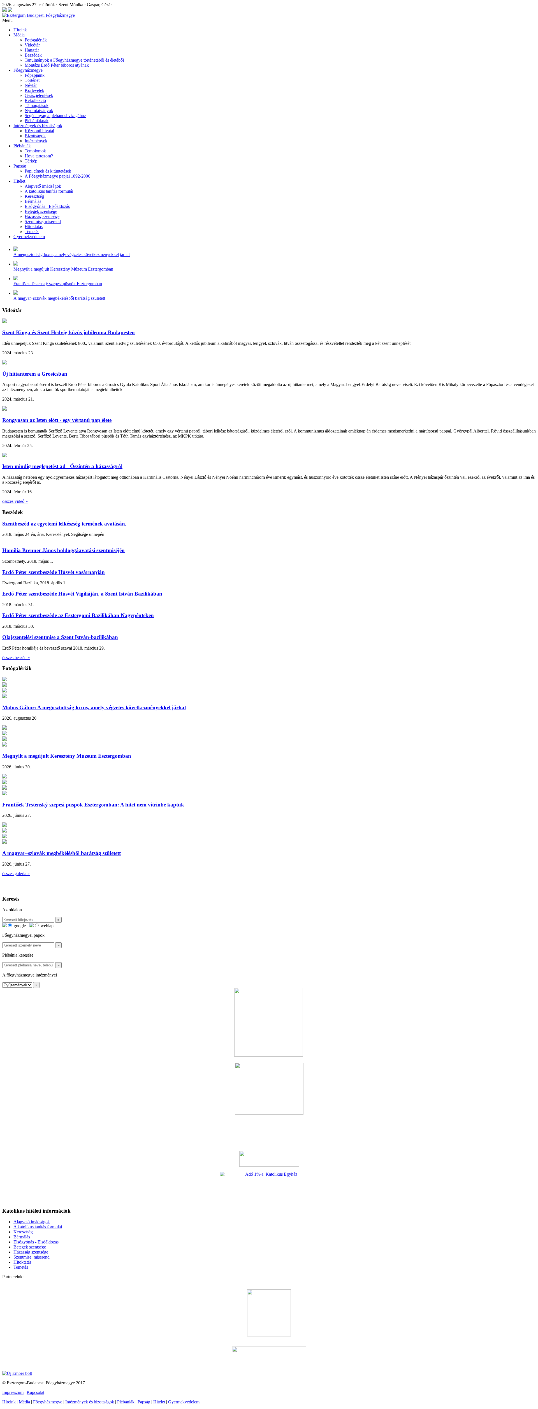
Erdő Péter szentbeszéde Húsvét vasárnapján (53, 572)
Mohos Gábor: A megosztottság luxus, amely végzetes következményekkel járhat (94, 707)
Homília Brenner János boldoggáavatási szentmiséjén (63, 550)
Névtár (31, 85)
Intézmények (36, 140)
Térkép (31, 161)
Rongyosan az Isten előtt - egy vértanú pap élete (57, 420)
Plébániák (22, 145)
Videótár (32, 45)
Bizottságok (35, 135)
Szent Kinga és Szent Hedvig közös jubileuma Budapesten (68, 332)
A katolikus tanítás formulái (49, 191)
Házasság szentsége (42, 216)
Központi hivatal (39, 130)
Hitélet (19, 181)
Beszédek (33, 55)
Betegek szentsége (41, 211)
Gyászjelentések (39, 95)
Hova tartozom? (39, 156)
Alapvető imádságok (43, 186)
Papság (19, 166)
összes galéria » (16, 873)
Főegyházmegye (28, 70)
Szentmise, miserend (43, 221)
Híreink (20, 29)
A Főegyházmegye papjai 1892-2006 (57, 176)
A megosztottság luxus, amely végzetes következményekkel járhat (71, 254)
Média (19, 34)
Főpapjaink (35, 75)
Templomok (35, 150)
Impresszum (13, 1392)
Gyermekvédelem (29, 236)
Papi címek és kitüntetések (48, 171)
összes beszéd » (16, 657)
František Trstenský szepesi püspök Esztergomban (57, 283)
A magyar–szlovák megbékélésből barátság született (59, 298)
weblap (47, 925)
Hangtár (32, 50)
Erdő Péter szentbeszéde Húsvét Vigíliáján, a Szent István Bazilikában (82, 594)
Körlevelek (34, 90)
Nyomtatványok (39, 110)
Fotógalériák (36, 40)
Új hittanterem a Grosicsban (34, 374)
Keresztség (34, 196)
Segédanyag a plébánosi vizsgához (55, 115)
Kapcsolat (35, 1392)
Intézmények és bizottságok (37, 125)
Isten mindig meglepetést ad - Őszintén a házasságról (62, 466)
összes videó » (15, 501)
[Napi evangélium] (269, 1159)
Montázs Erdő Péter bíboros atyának (57, 65)
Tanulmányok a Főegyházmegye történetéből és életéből (74, 60)
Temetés (32, 231)
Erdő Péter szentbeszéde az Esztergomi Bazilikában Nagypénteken (78, 615)
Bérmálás (33, 201)
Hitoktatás (34, 226)
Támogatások (36, 105)
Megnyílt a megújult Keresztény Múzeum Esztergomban (63, 269)
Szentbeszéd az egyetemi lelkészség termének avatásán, (64, 524)
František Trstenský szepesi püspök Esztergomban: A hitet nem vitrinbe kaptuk (93, 805)
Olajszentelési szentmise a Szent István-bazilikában (60, 637)
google (19, 925)
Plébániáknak (36, 120)
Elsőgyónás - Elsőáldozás (47, 206)
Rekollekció (35, 100)
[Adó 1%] (269, 1187)
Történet (32, 80)
